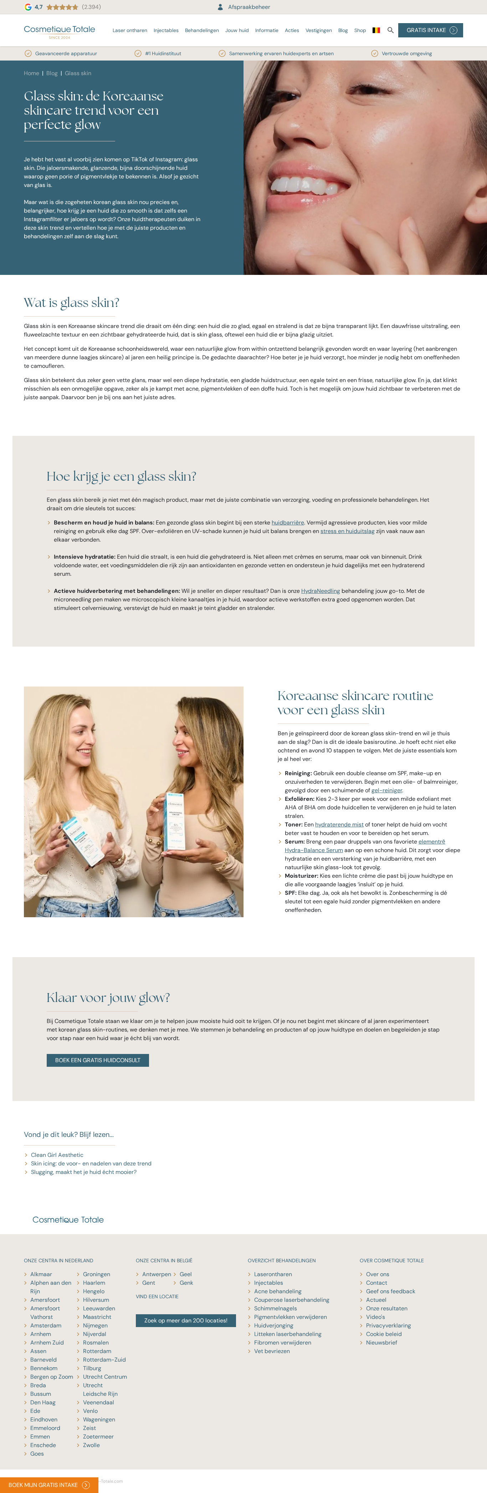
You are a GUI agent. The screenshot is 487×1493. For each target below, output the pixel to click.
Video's (375, 1317)
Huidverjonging (273, 1325)
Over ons (377, 1274)
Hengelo (93, 1291)
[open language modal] (376, 32)
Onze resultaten (386, 1308)
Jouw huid (237, 30)
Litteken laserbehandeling (288, 1334)
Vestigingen (319, 30)
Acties (292, 30)
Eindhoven (43, 1419)
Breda (38, 1385)
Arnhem (40, 1334)
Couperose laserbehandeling (291, 1300)
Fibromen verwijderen (282, 1342)
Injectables (166, 30)
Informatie (266, 30)
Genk (186, 1282)
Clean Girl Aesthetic (57, 1155)
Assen (38, 1351)
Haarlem (94, 1282)
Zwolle (91, 1445)
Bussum (40, 1394)
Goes (37, 1453)
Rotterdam (97, 1351)
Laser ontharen (130, 30)
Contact (376, 1282)
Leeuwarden (99, 1308)
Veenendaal (98, 1402)
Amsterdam (45, 1325)
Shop (360, 30)
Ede (35, 1411)
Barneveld (43, 1359)
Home (31, 73)
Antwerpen (156, 1274)
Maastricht (97, 1317)
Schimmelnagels (275, 1308)
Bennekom (43, 1368)
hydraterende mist (339, 824)
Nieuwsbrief (381, 1342)
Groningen (96, 1274)
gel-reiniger (386, 790)
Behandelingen (202, 30)
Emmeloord (45, 1428)
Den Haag (43, 1402)
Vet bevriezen (272, 1351)
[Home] (59, 30)
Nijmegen (95, 1325)
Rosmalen (96, 1342)
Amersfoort (45, 1300)
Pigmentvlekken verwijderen (290, 1317)
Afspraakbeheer (249, 7)
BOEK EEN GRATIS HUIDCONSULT (97, 1060)
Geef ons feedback (390, 1291)
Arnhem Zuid (47, 1342)
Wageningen (99, 1419)
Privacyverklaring (388, 1325)
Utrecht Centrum (105, 1376)
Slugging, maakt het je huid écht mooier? (84, 1172)
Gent (148, 1282)
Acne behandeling (278, 1291)
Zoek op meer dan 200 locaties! (185, 1320)
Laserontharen (273, 1274)
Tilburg (92, 1368)
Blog (343, 30)
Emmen (40, 1436)
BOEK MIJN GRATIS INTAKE (43, 1485)
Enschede (43, 1445)
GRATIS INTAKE (426, 30)
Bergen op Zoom (51, 1376)
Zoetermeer (98, 1436)
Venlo (90, 1411)
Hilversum (96, 1300)
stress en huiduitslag (348, 531)
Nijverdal (94, 1334)
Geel (186, 1274)
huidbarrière (288, 522)
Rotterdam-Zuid (104, 1359)
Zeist (89, 1428)
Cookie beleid (384, 1334)
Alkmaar (41, 1274)
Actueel (376, 1300)
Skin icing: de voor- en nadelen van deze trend (91, 1163)
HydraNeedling (320, 591)
